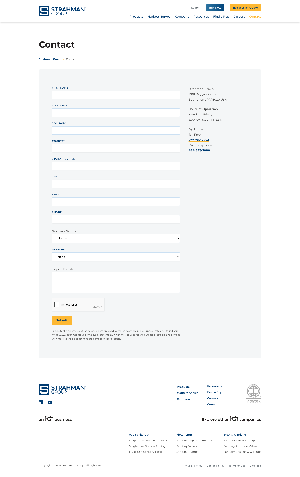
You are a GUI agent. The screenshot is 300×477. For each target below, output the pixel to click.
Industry (59, 249)
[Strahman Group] (62, 11)
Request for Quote (245, 7)
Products (136, 16)
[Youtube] (50, 402)
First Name (60, 87)
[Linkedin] (41, 402)
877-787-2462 (199, 139)
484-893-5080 (199, 150)
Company (182, 16)
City (55, 176)
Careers (239, 16)
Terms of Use (237, 465)
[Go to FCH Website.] (55, 419)
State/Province (63, 159)
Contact (255, 16)
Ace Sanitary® (139, 434)
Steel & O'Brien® (235, 434)
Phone (57, 212)
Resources (201, 16)
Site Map (255, 465)
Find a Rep (221, 16)
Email (56, 194)
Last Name (59, 105)
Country (58, 141)
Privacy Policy (193, 465)
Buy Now (215, 7)
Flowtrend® (184, 434)
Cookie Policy (215, 465)
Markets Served (159, 16)
